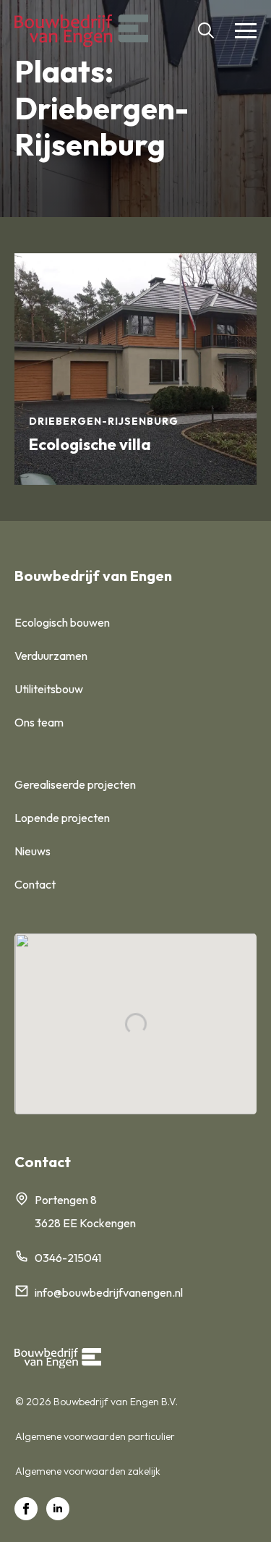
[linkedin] (57, 1508)
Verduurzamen (50, 655)
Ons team (39, 722)
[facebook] (26, 1508)
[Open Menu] (246, 30)
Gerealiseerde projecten (75, 784)
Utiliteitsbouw (48, 689)
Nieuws (32, 851)
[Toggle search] (206, 30)
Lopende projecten (62, 817)
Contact (35, 884)
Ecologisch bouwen (62, 622)
